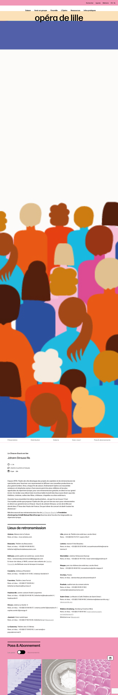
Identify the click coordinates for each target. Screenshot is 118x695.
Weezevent (49, 620)
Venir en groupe (40, 10)
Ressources (75, 10)
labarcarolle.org (66, 602)
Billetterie (106, 3)
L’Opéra (64, 10)
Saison (28, 10)
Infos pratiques (90, 10)
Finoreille (54, 10)
